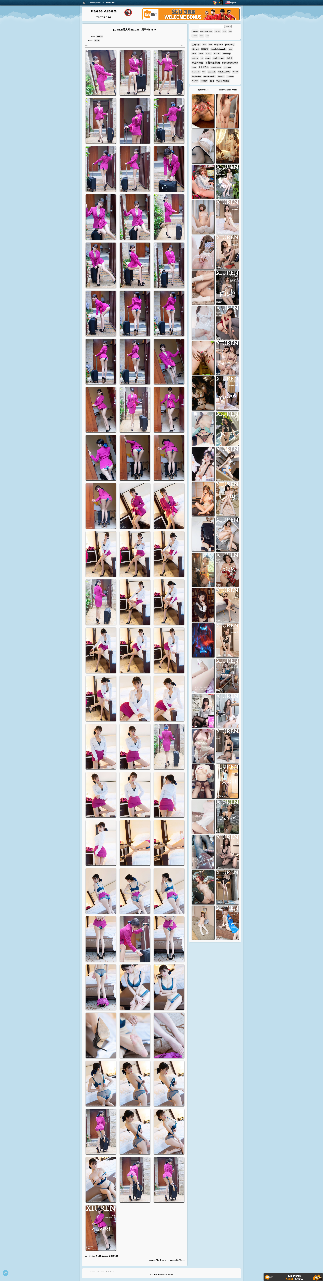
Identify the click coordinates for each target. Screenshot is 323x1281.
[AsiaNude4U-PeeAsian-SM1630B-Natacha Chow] (203, 111)
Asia (204, 44)
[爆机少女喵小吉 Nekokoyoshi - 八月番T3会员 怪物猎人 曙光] (203, 887)
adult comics (218, 58)
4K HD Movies (110, 1271)
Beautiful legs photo (206, 31)
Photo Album (104, 11)
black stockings (230, 62)
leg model (196, 72)
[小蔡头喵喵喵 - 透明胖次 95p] (203, 252)
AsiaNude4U (209, 76)
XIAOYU (217, 54)
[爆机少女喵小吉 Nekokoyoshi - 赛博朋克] (203, 640)
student (207, 58)
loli (202, 58)
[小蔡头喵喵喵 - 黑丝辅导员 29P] (203, 146)
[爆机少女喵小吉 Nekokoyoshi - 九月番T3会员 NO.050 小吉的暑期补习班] (203, 923)
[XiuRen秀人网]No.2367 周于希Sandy (101, 3)
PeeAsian (217, 31)
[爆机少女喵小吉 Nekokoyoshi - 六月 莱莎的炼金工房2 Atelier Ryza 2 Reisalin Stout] (203, 570)
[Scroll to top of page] (6, 1273)
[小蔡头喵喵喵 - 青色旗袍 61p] (203, 429)
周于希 (97, 40)
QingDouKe (218, 44)
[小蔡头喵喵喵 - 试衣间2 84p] (203, 746)
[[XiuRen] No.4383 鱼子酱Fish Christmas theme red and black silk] (227, 570)
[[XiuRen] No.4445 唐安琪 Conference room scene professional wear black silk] (227, 534)
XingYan (195, 81)
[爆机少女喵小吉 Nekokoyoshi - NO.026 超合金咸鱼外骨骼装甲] (203, 217)
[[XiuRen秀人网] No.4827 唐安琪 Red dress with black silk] (227, 323)
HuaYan (235, 72)
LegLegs (194, 35)
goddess (227, 67)
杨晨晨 (229, 58)
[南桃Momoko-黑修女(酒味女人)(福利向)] (203, 605)
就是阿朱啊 (197, 62)
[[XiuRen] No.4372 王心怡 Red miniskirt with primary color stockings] (227, 605)
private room (216, 67)
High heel (195, 49)
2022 (230, 31)
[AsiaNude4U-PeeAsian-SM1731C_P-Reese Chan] (203, 358)
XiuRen (100, 36)
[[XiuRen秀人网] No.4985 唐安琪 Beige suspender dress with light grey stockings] (227, 217)
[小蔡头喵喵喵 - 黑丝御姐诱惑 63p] (203, 534)
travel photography (218, 49)
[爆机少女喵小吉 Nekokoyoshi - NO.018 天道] (227, 146)
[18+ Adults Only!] (215, 3)
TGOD (208, 54)
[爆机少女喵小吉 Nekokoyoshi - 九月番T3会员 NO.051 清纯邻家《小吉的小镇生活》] (203, 499)
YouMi (201, 54)
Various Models (222, 81)
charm (201, 35)
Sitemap (92, 1271)
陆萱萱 (205, 49)
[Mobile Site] (220, 2)
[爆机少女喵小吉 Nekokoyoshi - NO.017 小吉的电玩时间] (203, 182)
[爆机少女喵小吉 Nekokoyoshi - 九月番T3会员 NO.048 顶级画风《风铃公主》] (203, 393)
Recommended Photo (227, 90)
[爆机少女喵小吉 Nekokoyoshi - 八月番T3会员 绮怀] (203, 464)
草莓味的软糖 (212, 62)
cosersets (212, 72)
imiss (194, 54)
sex (212, 81)
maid (230, 49)
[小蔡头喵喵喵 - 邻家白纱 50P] (203, 323)
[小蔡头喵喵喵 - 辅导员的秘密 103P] (203, 781)
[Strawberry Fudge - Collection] (227, 111)
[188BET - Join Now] (190, 19)
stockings (227, 54)
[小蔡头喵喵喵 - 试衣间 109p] (203, 852)
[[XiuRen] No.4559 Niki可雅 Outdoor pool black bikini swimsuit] (227, 429)
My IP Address (100, 1271)
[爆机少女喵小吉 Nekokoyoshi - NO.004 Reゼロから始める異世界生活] (203, 288)
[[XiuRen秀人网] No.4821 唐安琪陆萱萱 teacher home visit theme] (227, 358)
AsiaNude (195, 31)
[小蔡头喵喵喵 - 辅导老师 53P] (203, 817)
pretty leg (229, 44)
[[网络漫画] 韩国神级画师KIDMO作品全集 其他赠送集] (203, 711)
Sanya (194, 67)
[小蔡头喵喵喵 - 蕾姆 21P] (203, 676)
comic (224, 31)
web (204, 72)
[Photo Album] (84, 2)
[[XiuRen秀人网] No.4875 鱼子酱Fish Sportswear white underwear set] (227, 288)
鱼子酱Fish (204, 67)
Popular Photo (203, 90)
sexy (207, 35)
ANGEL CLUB (224, 72)
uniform (195, 58)
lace (210, 45)
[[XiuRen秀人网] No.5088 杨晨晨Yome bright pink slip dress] (227, 182)
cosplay (203, 81)
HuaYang (230, 76)
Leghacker (196, 76)
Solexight (221, 76)
